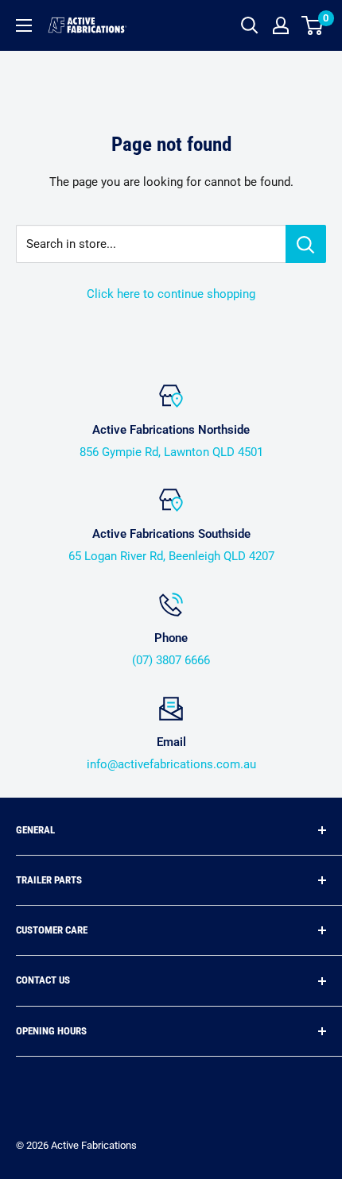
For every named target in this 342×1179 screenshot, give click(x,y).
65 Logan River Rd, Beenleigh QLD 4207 (171, 556)
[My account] (281, 25)
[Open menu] (24, 25)
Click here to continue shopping (171, 294)
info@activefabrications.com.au (171, 764)
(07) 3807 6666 (171, 660)
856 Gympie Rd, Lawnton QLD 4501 (171, 452)
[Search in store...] (306, 244)
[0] (313, 25)
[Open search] (249, 25)
